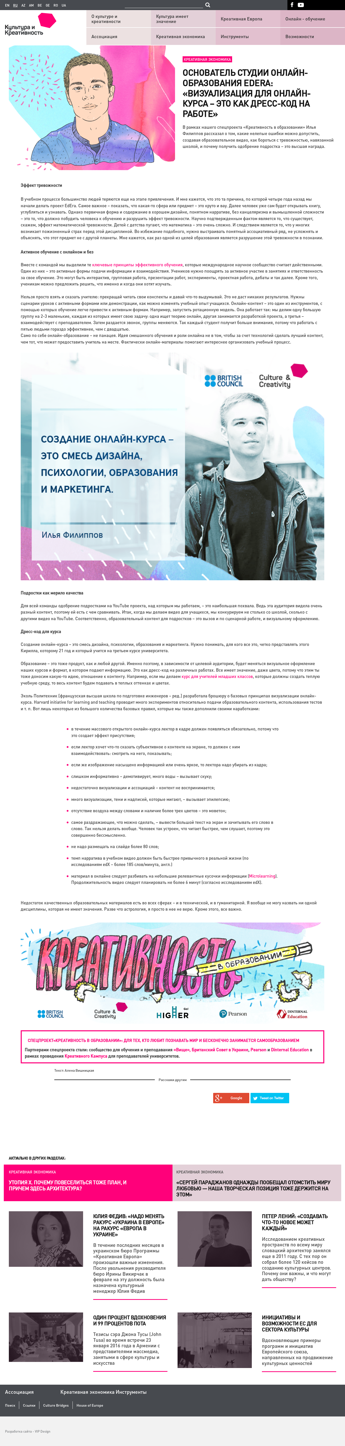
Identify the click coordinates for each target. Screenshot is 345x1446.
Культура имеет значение (172, 18)
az (23, 5)
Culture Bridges (56, 1405)
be (40, 5)
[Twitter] (270, 1098)
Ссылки (29, 1405)
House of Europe (90, 1405)
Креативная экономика (180, 36)
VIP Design (42, 1431)
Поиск (10, 1405)
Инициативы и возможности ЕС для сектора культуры (289, 1323)
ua (64, 5)
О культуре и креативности (106, 18)
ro (56, 5)
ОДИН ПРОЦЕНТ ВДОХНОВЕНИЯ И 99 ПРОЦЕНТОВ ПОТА (129, 1320)
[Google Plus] (231, 1098)
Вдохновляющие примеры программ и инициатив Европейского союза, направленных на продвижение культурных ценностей (297, 1351)
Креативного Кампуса (86, 1056)
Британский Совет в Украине (220, 1049)
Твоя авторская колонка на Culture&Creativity (238, 1182)
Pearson (258, 1049)
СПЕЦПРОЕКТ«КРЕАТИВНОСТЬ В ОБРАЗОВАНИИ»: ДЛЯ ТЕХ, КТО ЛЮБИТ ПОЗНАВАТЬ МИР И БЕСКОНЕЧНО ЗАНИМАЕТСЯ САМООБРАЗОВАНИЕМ (163, 1040)
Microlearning (262, 876)
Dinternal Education (290, 1049)
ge (48, 5)
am (31, 5)
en (7, 5)
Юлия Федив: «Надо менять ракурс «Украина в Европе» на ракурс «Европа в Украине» (128, 1225)
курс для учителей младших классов (217, 676)
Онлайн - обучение (305, 18)
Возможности (299, 36)
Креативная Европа (241, 18)
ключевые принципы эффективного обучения (137, 264)
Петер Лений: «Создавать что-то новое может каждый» (295, 1222)
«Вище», (182, 1049)
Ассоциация (104, 36)
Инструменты (235, 36)
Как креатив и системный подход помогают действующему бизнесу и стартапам (67, 1185)
